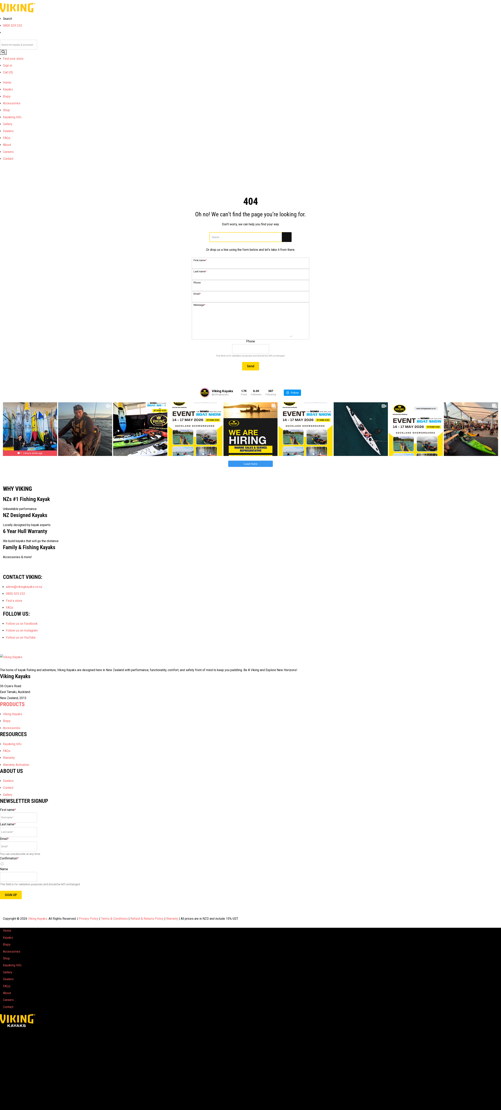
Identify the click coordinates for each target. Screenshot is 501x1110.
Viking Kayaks (12, 714)
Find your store (13, 58)
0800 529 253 (12, 25)
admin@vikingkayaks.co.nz (24, 587)
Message (199, 304)
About (7, 145)
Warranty (9, 758)
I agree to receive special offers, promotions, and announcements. (45, 864)
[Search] (3, 52)
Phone (197, 282)
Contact (8, 159)
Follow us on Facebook (22, 623)
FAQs (6, 138)
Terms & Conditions (114, 918)
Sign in (7, 65)
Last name (200, 271)
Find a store (14, 601)
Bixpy (7, 96)
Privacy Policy (88, 918)
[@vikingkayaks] (205, 393)
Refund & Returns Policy (147, 918)
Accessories (11, 103)
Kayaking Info (12, 117)
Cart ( (8, 72)
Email (197, 293)
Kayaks (8, 89)
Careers (8, 152)
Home (7, 82)
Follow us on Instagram (22, 630)
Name (4, 869)
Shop (6, 110)
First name (200, 260)
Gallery (7, 124)
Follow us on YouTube (21, 637)
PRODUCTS (12, 704)
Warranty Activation (16, 765)
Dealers (8, 131)
